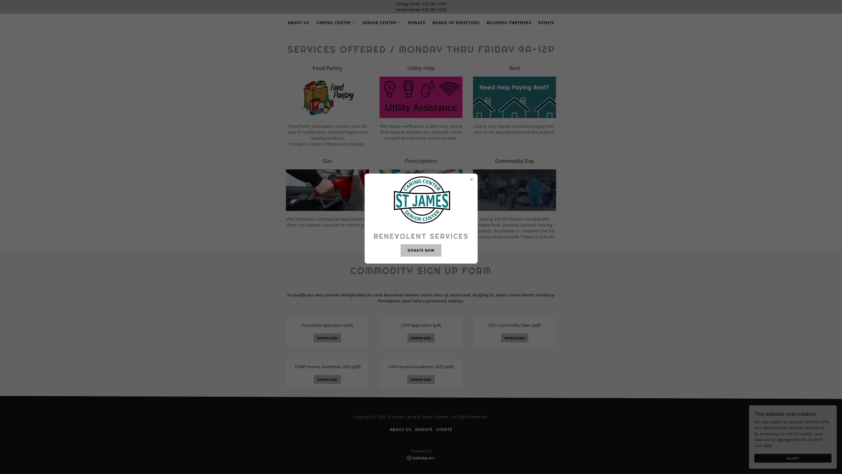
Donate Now (421, 250)
